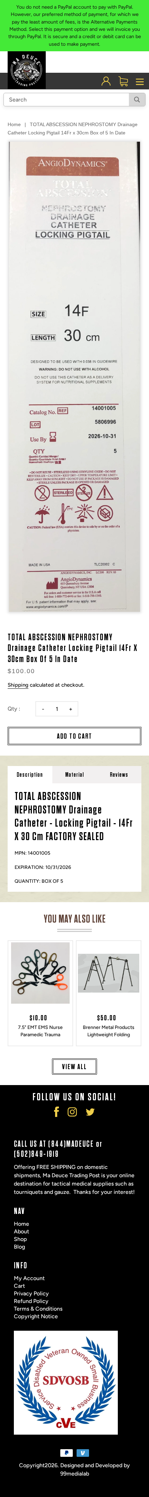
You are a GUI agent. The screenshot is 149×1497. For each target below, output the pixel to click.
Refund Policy (31, 1301)
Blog (19, 1246)
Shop (20, 1239)
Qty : (14, 708)
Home (14, 124)
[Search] (137, 99)
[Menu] (140, 81)
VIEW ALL (74, 1067)
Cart (19, 1286)
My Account (29, 1278)
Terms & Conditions (38, 1308)
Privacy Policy (31, 1293)
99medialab (74, 1473)
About (21, 1231)
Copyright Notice (36, 1316)
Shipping (18, 685)
